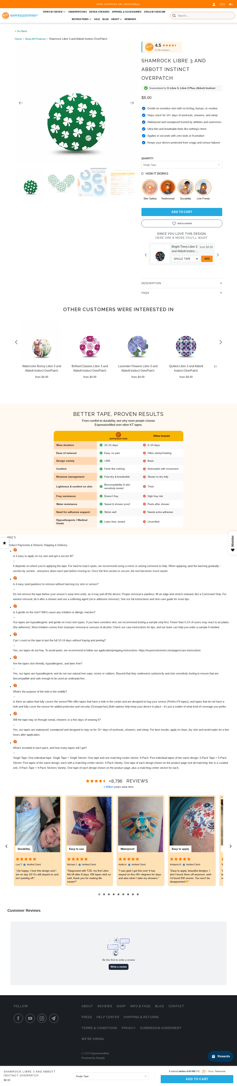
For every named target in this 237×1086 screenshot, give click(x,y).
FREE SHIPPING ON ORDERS (119, 4)
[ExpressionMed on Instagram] (43, 1018)
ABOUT (115, 19)
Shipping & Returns (141, 1017)
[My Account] (214, 4)
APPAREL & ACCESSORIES (126, 12)
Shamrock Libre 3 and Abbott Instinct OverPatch (173, 69)
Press (86, 1017)
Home (18, 38)
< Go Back (21, 31)
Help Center (107, 1017)
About (87, 1006)
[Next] (132, 103)
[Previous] (21, 103)
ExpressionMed (100, 1053)
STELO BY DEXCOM (154, 12)
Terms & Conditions (99, 1028)
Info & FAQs (140, 1006)
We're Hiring (92, 1039)
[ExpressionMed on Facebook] (19, 1018)
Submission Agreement (161, 1028)
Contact (176, 1006)
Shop (121, 1006)
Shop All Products (35, 38)
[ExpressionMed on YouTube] (31, 1018)
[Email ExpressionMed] (54, 1018)
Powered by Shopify (93, 1057)
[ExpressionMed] (20, 15)
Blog (159, 1006)
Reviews (104, 1006)
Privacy (129, 1028)
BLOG (105, 19)
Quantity (147, 158)
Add (208, 258)
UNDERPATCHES (77, 12)
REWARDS (130, 19)
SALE (97, 19)
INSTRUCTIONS (80, 19)
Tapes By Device (53, 12)
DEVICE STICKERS (99, 12)
